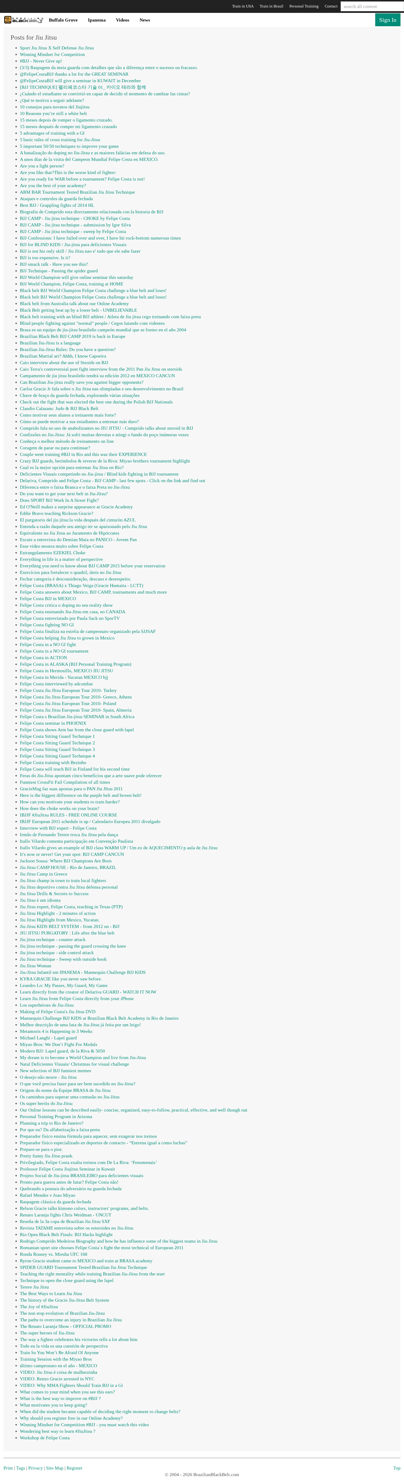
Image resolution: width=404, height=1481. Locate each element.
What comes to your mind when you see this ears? (67, 1391)
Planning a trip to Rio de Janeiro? (51, 1123)
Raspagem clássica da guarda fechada (55, 1201)
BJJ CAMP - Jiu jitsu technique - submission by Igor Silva (75, 224)
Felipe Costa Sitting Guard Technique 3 (57, 749)
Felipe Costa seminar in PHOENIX (53, 723)
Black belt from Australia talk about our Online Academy (74, 303)
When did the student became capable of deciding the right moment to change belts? (100, 1411)
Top (396, 1467)
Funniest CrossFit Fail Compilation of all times (65, 782)
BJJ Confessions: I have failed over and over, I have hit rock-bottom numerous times (100, 237)
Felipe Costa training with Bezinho (53, 762)
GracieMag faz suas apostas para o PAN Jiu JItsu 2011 (71, 788)
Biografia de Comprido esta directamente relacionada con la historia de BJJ (91, 211)
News (145, 19)
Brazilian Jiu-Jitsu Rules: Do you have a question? (68, 349)
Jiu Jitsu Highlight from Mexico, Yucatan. (60, 919)
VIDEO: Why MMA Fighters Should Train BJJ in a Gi (71, 1385)
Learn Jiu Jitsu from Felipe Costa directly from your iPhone (77, 998)
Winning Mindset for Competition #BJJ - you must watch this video (84, 1424)
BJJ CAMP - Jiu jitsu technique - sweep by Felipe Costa (73, 231)
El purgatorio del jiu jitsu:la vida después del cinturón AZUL (78, 519)
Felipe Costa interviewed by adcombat (56, 683)
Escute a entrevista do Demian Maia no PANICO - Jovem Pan (78, 539)
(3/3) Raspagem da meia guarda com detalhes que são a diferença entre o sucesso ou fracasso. (109, 67)
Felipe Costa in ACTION (43, 657)
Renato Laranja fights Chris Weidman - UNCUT (65, 1214)
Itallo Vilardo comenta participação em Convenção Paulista (76, 841)
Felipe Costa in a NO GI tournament (54, 651)
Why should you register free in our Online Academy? (71, 1418)
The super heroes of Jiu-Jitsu (47, 1332)
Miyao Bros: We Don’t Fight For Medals (58, 1044)
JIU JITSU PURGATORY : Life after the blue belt (67, 932)
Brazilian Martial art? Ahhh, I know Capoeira (63, 355)
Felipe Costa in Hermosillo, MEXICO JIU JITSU (66, 670)
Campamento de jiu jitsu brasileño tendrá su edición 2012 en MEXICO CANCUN (97, 375)
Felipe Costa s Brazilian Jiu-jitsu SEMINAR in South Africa (77, 716)
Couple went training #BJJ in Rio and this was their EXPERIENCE (83, 454)
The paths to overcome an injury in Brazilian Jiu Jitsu (71, 1319)
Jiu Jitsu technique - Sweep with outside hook (63, 959)
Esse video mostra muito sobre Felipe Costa (61, 546)
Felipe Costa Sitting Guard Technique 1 (57, 736)
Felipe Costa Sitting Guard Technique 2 (57, 742)
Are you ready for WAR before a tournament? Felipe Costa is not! (82, 178)
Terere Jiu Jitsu (34, 1286)
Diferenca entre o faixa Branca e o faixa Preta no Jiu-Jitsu (75, 487)
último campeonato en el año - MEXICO (58, 1365)
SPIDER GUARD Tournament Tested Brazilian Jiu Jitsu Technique (83, 1267)
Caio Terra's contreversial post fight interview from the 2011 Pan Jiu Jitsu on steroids (101, 369)
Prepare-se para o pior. (41, 1149)
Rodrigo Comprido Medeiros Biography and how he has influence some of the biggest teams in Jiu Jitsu (118, 1241)
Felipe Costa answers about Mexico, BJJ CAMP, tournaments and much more (93, 592)
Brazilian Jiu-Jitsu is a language (50, 342)
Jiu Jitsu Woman (35, 965)
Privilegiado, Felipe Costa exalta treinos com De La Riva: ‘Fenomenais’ (88, 1162)
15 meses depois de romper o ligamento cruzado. (66, 119)
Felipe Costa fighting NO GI (47, 624)
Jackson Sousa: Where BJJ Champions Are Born (66, 860)
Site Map (54, 1467)
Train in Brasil (271, 6)
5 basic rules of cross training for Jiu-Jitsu (60, 139)
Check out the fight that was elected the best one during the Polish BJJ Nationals (96, 401)
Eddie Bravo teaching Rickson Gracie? (56, 513)
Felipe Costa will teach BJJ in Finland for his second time (75, 769)
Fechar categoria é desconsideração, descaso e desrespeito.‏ (75, 578)
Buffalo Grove (63, 19)
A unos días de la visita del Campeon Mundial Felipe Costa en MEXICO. (89, 159)
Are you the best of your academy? (53, 185)
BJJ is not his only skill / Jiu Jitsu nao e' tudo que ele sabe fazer (80, 251)
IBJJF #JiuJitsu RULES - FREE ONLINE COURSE (68, 814)
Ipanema (97, 19)
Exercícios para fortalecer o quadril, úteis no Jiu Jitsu (70, 572)
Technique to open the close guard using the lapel (67, 1280)
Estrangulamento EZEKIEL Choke (52, 552)
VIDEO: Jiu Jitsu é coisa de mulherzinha (58, 1372)
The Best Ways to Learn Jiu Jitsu (51, 1293)
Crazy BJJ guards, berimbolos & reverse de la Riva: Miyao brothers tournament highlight (105, 460)
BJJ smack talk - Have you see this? (54, 264)
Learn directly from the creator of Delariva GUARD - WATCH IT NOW (88, 991)
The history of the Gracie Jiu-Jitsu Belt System (64, 1300)
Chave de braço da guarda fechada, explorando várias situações (80, 395)
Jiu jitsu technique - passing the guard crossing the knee (73, 946)
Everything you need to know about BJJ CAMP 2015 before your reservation (92, 565)
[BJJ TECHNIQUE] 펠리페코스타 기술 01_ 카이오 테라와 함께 (83, 87)
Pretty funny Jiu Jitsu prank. (46, 1155)
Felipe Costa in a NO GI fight (48, 644)
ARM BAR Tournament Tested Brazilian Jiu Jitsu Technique (77, 192)
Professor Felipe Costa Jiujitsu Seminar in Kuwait (67, 1168)
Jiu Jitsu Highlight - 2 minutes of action (58, 913)
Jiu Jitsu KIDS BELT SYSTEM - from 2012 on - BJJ (69, 926)
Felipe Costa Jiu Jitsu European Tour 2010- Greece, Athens (76, 696)
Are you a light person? (42, 165)
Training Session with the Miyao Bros (56, 1359)
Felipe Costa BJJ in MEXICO (48, 598)
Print (8, 1467)
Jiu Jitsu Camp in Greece (43, 873)
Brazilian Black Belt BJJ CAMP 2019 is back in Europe (72, 336)
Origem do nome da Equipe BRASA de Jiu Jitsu (65, 1090)
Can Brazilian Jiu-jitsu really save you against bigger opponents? (82, 382)
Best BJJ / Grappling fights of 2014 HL (57, 205)
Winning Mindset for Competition (52, 54)
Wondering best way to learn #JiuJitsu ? (57, 1431)
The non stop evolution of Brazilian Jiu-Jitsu (62, 1313)
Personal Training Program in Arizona (56, 1116)
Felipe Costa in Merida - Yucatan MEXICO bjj (64, 677)
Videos (122, 19)
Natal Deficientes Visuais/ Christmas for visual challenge (74, 1064)
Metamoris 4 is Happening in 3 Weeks (56, 1031)
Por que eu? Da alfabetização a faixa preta (60, 1129)
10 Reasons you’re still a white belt (53, 113)
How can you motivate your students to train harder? (70, 801)
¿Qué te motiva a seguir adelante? (52, 100)
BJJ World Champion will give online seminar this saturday (76, 277)
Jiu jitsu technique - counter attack (53, 939)
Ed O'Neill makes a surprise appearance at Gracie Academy (76, 506)
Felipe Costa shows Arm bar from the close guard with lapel (77, 729)
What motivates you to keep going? (53, 1404)
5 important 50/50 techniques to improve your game (69, 146)
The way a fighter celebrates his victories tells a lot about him (78, 1339)
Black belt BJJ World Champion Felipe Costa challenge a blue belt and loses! (93, 290)
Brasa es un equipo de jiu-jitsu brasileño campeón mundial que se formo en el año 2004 (103, 329)
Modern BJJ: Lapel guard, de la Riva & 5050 (62, 1050)
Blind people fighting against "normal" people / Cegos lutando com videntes (92, 323)
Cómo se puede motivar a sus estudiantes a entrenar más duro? (79, 421)
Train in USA (243, 6)
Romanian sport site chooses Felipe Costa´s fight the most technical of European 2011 (102, 1247)
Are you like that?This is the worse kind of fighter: (68, 172)
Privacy (35, 1467)
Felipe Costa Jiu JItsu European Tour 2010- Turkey (68, 690)
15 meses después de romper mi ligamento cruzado (68, 126)
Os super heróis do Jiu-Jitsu (46, 1103)
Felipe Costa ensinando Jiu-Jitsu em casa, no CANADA (72, 611)
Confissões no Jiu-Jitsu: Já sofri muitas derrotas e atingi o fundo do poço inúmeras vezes (104, 434)
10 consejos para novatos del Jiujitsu (55, 106)
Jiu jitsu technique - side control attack (57, 952)
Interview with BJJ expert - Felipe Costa (58, 828)
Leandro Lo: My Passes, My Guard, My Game (64, 985)
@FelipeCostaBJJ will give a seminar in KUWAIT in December (80, 80)
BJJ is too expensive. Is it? (45, 257)
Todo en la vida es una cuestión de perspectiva (64, 1345)
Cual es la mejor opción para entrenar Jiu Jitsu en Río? (72, 467)
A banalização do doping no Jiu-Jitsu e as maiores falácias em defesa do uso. (93, 152)
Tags (20, 1467)
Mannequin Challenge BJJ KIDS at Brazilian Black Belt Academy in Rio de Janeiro (99, 1018)
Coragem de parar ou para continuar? (55, 447)
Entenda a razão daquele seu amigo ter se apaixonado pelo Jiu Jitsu (83, 526)
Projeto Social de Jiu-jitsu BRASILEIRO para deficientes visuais (81, 1175)
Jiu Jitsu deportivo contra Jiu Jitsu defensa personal (69, 887)
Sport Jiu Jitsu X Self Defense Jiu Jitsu (57, 47)
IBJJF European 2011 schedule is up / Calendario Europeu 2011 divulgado (90, 821)
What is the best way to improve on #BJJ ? (60, 1398)
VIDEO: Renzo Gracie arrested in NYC (57, 1378)
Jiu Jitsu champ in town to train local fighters (63, 880)
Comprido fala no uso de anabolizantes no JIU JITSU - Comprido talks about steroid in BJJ (106, 428)
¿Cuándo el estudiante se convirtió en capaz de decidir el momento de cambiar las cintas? (105, 93)
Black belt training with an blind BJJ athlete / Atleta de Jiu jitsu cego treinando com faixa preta (110, 316)
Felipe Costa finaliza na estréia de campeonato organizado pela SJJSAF (88, 631)
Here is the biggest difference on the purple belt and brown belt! (81, 795)
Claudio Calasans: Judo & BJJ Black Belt (59, 408)
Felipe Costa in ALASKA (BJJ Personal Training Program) (75, 664)
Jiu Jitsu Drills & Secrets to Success (54, 893)
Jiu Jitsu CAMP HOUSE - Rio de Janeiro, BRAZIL (68, 867)
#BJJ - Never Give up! (41, 60)
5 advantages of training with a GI (52, 133)
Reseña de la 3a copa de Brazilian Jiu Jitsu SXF (65, 1221)
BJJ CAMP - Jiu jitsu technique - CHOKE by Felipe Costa (75, 218)
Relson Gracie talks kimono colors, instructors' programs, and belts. (84, 1208)
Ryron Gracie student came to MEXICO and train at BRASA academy (86, 1260)
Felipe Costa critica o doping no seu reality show (66, 605)
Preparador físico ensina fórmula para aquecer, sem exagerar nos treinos (88, 1136)
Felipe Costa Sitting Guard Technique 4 (57, 755)
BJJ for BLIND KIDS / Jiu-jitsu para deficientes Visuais (73, 244)
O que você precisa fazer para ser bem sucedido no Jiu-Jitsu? (77, 1083)
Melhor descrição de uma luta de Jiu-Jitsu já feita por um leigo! (80, 1024)
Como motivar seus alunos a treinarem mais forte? (68, 414)
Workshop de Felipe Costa (45, 1437)
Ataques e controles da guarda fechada (56, 198)
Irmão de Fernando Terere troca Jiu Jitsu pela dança (69, 834)
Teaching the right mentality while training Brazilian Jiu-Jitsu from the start (92, 1273)
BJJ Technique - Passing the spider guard (59, 270)
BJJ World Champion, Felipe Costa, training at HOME (71, 283)
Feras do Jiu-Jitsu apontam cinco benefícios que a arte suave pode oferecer (91, 775)
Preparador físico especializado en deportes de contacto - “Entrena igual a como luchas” (103, 1142)
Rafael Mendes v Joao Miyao (47, 1195)
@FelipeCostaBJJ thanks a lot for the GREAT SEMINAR (74, 74)
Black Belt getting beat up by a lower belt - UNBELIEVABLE (78, 310)
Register (75, 1467)
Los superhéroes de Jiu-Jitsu (47, 1005)
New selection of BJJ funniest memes (55, 1070)
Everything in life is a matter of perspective (61, 559)
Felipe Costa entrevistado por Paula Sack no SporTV (70, 618)
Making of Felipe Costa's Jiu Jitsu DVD (57, 1011)
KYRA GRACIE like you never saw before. (61, 978)
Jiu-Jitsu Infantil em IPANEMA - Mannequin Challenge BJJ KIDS (83, 972)
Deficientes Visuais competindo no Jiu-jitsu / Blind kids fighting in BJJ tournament (99, 473)
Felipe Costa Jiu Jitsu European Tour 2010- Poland (68, 703)
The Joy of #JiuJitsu (39, 1306)
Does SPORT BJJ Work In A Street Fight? (59, 500)
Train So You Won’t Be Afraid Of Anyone (59, 1352)
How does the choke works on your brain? (59, 808)
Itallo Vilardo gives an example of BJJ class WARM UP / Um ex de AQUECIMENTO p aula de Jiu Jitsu (118, 847)
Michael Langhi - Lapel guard (48, 1037)
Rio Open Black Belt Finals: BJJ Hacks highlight (66, 1234)
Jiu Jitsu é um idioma (40, 900)
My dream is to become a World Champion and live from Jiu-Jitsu (83, 1057)
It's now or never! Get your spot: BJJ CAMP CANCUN (72, 854)
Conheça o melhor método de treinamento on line (67, 441)
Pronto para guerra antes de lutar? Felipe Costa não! (69, 1182)
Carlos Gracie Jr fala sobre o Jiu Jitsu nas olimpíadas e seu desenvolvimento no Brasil (102, 388)
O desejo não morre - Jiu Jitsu (48, 1077)
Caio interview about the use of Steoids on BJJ (64, 362)
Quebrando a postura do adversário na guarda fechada (71, 1188)
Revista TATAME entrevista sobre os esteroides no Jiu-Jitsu (76, 1227)
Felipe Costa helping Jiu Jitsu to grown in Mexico (67, 637)
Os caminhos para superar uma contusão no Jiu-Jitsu (69, 1096)
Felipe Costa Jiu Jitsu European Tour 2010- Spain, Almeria (76, 710)
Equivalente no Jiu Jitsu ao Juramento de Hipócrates (69, 533)
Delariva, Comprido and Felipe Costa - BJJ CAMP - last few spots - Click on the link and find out (112, 480)
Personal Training (304, 6)
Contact (331, 6)
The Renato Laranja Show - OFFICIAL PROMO (65, 1326)
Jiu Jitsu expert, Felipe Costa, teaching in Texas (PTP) (71, 906)
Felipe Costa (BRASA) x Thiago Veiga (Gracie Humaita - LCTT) (81, 585)
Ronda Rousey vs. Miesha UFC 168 (53, 1254)
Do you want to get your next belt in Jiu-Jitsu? (64, 493)
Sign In (388, 20)
